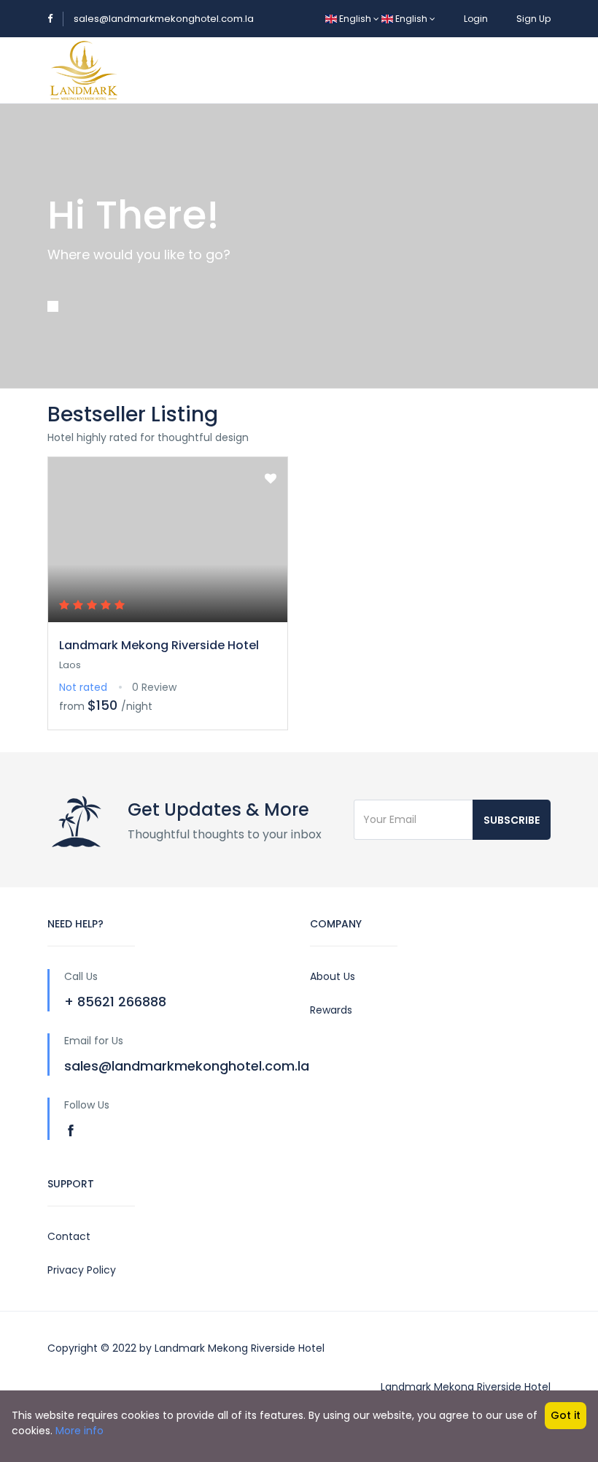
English (355, 18)
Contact (68, 1236)
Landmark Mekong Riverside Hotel (159, 645)
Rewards (331, 1010)
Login (476, 18)
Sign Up (533, 18)
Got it (565, 1415)
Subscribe (512, 820)
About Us (332, 976)
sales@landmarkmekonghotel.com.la (164, 19)
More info (79, 1430)
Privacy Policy (81, 1270)
